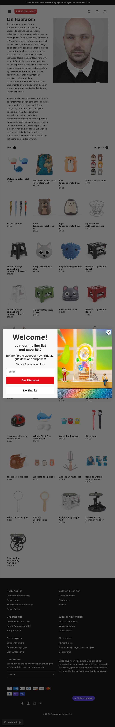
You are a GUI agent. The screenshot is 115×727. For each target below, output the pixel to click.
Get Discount (30, 380)
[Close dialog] (108, 332)
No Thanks (30, 390)
